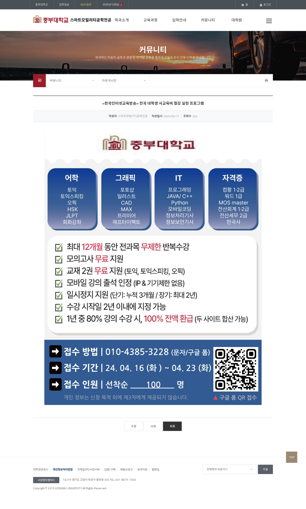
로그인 (267, 4)
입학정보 (64, 4)
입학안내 (179, 20)
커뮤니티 (208, 20)
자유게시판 (109, 80)
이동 (265, 469)
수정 (133, 426)
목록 (172, 426)
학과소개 (122, 20)
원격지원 (142, 469)
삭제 (153, 426)
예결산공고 (126, 469)
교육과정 (150, 20)
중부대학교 (41, 4)
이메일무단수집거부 (88, 469)
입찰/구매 (110, 469)
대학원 (236, 20)
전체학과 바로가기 (217, 469)
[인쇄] (266, 80)
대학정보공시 (40, 469)
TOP (291, 457)
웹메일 (155, 469)
